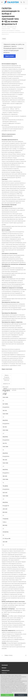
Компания (5, 665)
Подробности (21, 695)
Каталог (4, 667)
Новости (4, 673)
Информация (5, 670)
